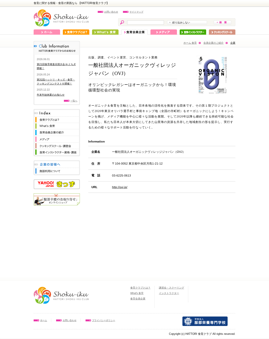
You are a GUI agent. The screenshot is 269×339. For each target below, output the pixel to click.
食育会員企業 (134, 32)
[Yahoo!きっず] (57, 181)
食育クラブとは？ (76, 32)
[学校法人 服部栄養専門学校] (205, 318)
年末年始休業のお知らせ (51, 94)
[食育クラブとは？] (57, 118)
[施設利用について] (57, 169)
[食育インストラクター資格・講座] (57, 151)
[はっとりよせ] (57, 195)
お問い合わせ (111, 12)
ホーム (47, 32)
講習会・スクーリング (171, 287)
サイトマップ (136, 12)
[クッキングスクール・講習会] (57, 144)
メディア (163, 32)
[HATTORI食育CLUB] (61, 11)
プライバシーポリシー (103, 320)
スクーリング (222, 32)
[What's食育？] (57, 125)
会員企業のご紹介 (213, 42)
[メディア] (57, 138)
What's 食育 (105, 32)
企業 (232, 42)
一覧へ (73, 100)
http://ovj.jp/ (119, 187)
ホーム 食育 (190, 42)
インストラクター (193, 32)
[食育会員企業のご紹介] (57, 131)
